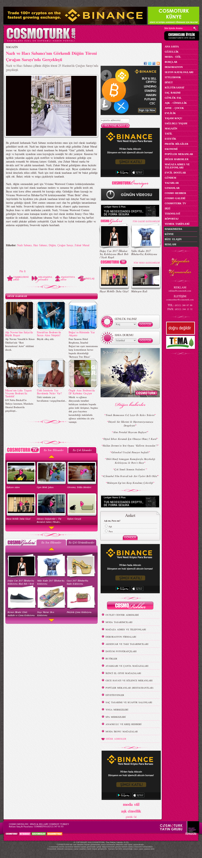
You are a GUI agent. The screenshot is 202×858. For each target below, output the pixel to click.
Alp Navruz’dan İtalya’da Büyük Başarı (19, 333)
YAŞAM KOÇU (173, 118)
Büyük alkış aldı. (45, 339)
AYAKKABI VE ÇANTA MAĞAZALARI (127, 665)
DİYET (169, 82)
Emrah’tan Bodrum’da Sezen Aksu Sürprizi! (49, 333)
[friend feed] (153, 64)
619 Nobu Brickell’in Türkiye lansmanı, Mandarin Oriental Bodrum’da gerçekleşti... (19, 405)
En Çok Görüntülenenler (81, 542)
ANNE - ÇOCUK (174, 108)
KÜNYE (169, 234)
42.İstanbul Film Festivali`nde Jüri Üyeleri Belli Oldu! (130, 476)
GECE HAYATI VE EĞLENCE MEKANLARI (129, 680)
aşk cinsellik (131, 811)
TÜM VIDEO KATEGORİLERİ (147, 262)
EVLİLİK (170, 113)
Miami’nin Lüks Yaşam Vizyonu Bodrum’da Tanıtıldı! (18, 393)
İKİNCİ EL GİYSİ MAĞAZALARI (123, 673)
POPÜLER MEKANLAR (179, 154)
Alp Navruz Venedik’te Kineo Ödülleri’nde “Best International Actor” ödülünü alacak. (20, 344)
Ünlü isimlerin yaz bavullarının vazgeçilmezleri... (51, 398)
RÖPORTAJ (172, 218)
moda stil (131, 804)
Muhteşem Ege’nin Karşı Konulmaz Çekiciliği (130, 483)
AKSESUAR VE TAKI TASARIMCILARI (127, 643)
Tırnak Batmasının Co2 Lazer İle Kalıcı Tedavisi (130, 415)
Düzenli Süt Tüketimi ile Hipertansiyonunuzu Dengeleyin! (130, 423)
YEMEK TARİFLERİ (177, 223)
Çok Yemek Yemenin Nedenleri (130, 469)
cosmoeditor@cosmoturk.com (180, 299)
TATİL (168, 133)
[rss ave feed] (158, 64)
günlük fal (131, 817)
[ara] (194, 28)
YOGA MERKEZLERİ (117, 709)
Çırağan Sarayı (65, 245)
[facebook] (145, 64)
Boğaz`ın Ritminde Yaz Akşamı (82, 333)
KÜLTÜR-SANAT (174, 87)
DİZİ (167, 208)
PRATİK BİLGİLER (176, 143)
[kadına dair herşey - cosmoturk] (41, 41)
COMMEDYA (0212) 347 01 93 (49, 826)
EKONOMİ (171, 149)
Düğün (52, 245)
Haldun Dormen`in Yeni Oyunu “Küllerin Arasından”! (130, 445)
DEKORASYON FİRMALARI (121, 636)
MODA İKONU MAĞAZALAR (122, 731)
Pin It (23, 271)
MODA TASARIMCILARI (119, 622)
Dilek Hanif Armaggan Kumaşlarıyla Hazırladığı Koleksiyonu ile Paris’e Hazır (130, 460)
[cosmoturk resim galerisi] (114, 220)
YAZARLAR (172, 182)
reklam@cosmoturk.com (180, 290)
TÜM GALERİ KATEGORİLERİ (146, 221)
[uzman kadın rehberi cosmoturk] (130, 606)
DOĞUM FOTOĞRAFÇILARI (121, 651)
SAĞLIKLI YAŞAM (176, 123)
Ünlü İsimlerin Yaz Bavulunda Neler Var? (49, 391)
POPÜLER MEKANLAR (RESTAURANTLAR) (129, 687)
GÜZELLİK (172, 51)
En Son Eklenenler (53, 450)
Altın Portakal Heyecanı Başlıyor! (130, 432)
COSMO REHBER (175, 193)
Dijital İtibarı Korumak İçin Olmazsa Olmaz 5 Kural (130, 439)
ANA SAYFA (172, 46)
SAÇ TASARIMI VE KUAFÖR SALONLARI (129, 702)
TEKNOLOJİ (172, 213)
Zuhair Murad (82, 245)
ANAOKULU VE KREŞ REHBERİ (123, 724)
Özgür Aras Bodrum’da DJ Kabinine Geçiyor (82, 391)
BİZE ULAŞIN (173, 239)
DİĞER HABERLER (17, 296)
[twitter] (149, 64)
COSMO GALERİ (175, 198)
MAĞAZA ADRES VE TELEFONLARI (126, 629)
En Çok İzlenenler (82, 450)
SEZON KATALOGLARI (179, 72)
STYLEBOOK (173, 77)
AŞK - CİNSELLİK (176, 102)
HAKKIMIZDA (173, 229)
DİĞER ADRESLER (116, 738)
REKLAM (170, 244)
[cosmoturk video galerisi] (114, 262)
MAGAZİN (12, 47)
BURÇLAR (171, 61)
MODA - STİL (173, 56)
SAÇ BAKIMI (172, 92)
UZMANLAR (172, 188)
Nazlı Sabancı (24, 245)
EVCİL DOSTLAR (175, 172)
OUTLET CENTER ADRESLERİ (122, 614)
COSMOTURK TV (175, 203)
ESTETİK (170, 138)
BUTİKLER (111, 658)
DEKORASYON (174, 67)
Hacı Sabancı (40, 245)
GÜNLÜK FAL (173, 97)
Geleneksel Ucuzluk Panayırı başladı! (130, 452)
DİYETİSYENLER (115, 694)
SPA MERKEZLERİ (116, 716)
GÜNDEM (170, 177)
